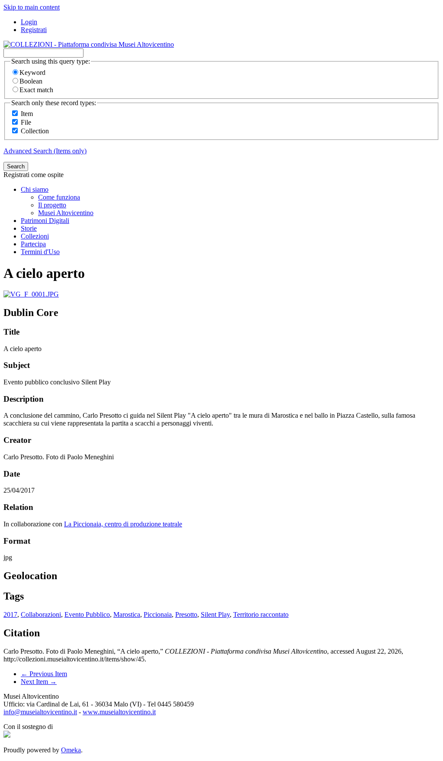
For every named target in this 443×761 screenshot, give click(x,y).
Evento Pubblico (87, 614)
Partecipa (33, 244)
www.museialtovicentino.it (119, 712)
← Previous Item (44, 673)
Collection (35, 131)
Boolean (30, 81)
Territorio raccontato (261, 614)
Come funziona (59, 197)
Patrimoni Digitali (45, 220)
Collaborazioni (41, 614)
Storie (29, 228)
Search (16, 166)
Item (27, 113)
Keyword (32, 72)
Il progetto (52, 205)
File (26, 122)
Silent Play (215, 614)
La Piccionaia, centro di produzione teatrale (123, 524)
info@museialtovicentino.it (40, 712)
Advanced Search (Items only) (45, 151)
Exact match (36, 90)
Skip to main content (31, 7)
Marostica (126, 614)
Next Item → (39, 681)
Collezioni (35, 236)
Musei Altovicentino (65, 212)
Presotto (186, 614)
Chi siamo (34, 189)
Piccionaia (158, 614)
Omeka (71, 750)
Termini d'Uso (40, 251)
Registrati (34, 29)
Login (29, 22)
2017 (10, 614)
